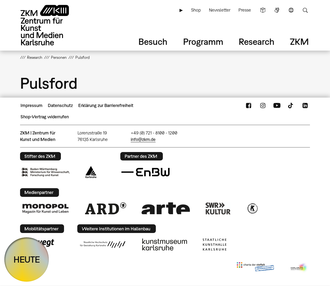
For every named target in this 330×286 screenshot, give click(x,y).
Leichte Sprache (263, 10)
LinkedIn (305, 105)
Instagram (263, 105)
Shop (196, 10)
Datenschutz (60, 105)
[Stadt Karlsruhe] (91, 172)
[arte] (166, 208)
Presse (244, 10)
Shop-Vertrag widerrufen (45, 116)
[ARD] (105, 208)
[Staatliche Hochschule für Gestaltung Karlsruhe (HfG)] (103, 244)
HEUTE (27, 259)
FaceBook (248, 105)
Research (256, 41)
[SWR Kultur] (218, 208)
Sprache (291, 10)
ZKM (299, 41)
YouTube (277, 105)
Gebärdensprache (277, 10)
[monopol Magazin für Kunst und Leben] (45, 208)
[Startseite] (51, 25)
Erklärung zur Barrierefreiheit (105, 105)
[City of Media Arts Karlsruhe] (299, 268)
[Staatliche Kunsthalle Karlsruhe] (214, 245)
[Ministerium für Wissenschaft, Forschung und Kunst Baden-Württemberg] (45, 172)
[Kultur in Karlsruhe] (252, 208)
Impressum (32, 105)
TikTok (291, 105)
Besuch (152, 41)
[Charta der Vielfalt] (255, 268)
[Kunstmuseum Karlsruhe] (164, 245)
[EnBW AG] (145, 172)
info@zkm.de (143, 139)
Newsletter (219, 10)
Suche (305, 10)
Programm (203, 41)
